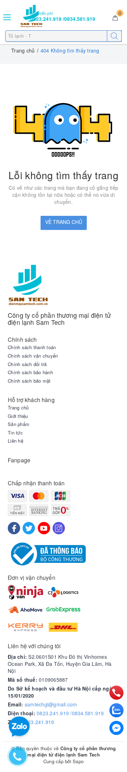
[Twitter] (29, 528)
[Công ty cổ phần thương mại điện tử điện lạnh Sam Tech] (63, 285)
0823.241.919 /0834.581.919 (70, 713)
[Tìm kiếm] (114, 36)
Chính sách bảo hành (30, 372)
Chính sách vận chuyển (33, 356)
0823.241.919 (38, 721)
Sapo (78, 761)
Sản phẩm (18, 424)
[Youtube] (44, 528)
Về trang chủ (63, 221)
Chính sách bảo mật (29, 381)
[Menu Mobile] (7, 16)
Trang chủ (18, 408)
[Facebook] (14, 528)
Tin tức (15, 433)
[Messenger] (116, 728)
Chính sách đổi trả (27, 364)
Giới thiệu (18, 416)
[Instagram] (59, 528)
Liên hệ (15, 441)
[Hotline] (116, 693)
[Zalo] (116, 710)
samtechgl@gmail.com (51, 704)
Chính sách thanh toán (32, 347)
